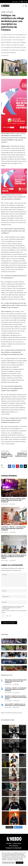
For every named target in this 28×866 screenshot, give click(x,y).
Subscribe (19, 827)
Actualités (3, 12)
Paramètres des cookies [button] (8, 862)
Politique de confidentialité (14, 848)
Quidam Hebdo (4, 504)
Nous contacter (13, 845)
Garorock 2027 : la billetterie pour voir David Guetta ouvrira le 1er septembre (15, 704)
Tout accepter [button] (19, 862)
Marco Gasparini (4, 532)
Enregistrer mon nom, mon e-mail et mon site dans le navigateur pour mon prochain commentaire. (13, 608)
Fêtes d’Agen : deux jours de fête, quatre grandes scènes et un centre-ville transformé (13, 500)
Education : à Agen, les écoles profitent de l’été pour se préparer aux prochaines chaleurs (13, 556)
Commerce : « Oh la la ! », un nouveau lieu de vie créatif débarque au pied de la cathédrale (13, 528)
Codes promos (17, 843)
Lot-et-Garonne (9, 12)
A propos (9, 843)
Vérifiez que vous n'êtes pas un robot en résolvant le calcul (13, 611)
